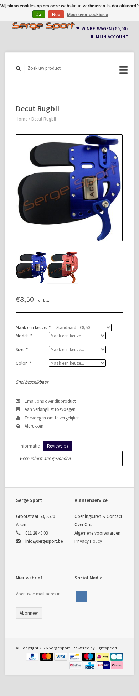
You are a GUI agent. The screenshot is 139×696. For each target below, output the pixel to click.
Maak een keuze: (33, 328)
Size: (21, 350)
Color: (23, 363)
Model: (23, 336)
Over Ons (83, 524)
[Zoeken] (18, 68)
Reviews (57, 446)
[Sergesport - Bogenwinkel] (43, 26)
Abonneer (29, 613)
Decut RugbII (43, 119)
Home (21, 119)
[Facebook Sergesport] (81, 596)
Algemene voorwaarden (97, 533)
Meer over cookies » (87, 14)
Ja (38, 14)
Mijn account (111, 37)
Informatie (30, 446)
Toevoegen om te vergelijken (52, 418)
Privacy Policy (88, 541)
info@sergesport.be (44, 541)
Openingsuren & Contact (98, 516)
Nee (56, 14)
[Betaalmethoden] (33, 656)
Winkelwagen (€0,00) (104, 29)
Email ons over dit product (50, 401)
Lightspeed (106, 648)
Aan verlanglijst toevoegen (50, 409)
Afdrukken (33, 426)
